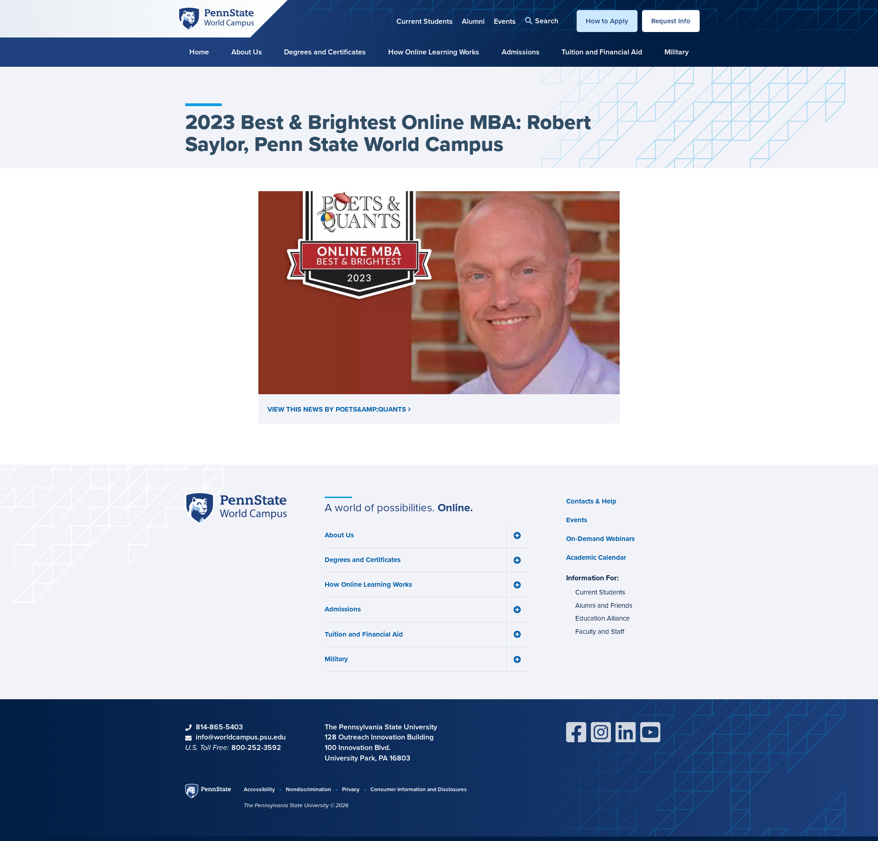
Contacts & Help (591, 501)
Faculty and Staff (599, 631)
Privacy (350, 789)
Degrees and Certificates (325, 52)
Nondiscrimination (308, 789)
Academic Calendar (596, 557)
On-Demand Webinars (600, 539)
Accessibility (259, 789)
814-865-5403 (219, 727)
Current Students (424, 21)
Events (505, 21)
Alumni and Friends (603, 605)
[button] (541, 21)
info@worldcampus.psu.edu (241, 737)
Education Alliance (602, 618)
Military (676, 52)
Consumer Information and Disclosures (418, 789)
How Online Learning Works (433, 52)
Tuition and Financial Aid (602, 52)
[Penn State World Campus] (216, 17)
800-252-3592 (256, 747)
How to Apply (607, 21)
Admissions (521, 52)
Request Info (671, 21)
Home (199, 52)
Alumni (473, 21)
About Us (246, 52)
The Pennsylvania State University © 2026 (296, 805)
